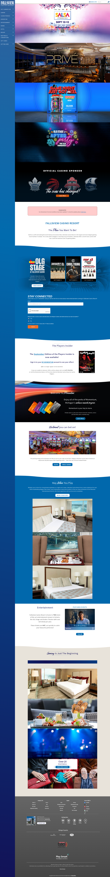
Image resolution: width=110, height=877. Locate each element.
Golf (74, 808)
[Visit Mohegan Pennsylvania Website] (62, 835)
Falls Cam (46, 806)
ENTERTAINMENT (5, 22)
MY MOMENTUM (47, 362)
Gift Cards (33, 806)
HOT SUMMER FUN (6, 9)
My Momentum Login (74, 804)
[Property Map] (31, 820)
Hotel (61, 802)
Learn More (80, 418)
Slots (56, 464)
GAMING (3, 12)
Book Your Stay (62, 495)
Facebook (87, 802)
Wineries (61, 810)
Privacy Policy (73, 875)
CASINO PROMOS (5, 16)
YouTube (87, 806)
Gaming (74, 802)
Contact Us (34, 804)
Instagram (87, 808)
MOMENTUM (4, 19)
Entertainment (61, 806)
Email (87, 810)
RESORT (3, 32)
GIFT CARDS (4, 41)
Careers (47, 802)
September (39, 354)
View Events (37, 286)
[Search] (108, 2)
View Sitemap (62, 868)
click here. (83, 212)
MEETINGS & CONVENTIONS (5, 36)
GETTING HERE (5, 44)
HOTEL (2, 29)
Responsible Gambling (33, 808)
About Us (33, 802)
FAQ (47, 804)
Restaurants (74, 806)
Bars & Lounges (74, 810)
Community (47, 808)
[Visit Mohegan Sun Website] (53, 835)
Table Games (66, 464)
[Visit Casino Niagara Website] (71, 835)
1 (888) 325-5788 (47, 819)
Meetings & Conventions (61, 804)
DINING (3, 26)
